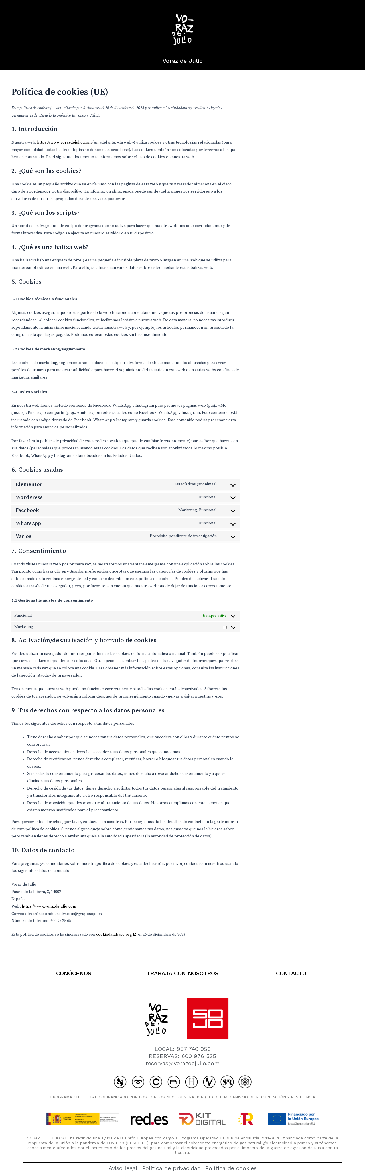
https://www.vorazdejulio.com (64, 142)
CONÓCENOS (73, 973)
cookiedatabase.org (114, 934)
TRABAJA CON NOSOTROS (182, 973)
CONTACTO (291, 973)
